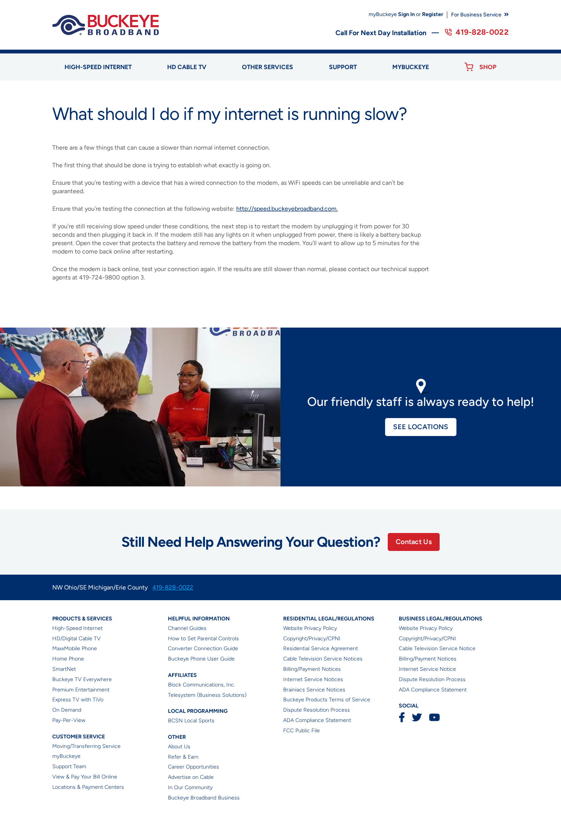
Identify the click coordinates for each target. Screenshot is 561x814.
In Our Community (190, 787)
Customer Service (78, 736)
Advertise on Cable (191, 777)
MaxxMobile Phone (74, 648)
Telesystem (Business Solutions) (207, 695)
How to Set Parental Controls (203, 638)
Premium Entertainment (81, 689)
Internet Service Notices (313, 679)
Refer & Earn (183, 757)
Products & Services (82, 618)
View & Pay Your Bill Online (84, 777)
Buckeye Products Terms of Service (326, 699)
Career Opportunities (193, 767)
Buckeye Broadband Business (204, 798)
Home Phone (68, 659)
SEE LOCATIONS (420, 427)
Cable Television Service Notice (437, 648)
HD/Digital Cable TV (76, 638)
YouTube (434, 717)
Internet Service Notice (427, 669)
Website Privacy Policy (310, 628)
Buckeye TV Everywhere (82, 679)
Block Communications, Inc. (201, 685)
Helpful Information (199, 618)
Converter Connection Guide (203, 648)
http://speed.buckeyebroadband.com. (287, 208)
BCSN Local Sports (191, 720)
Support (343, 67)
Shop (488, 67)
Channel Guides (187, 628)
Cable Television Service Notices (323, 659)
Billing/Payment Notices (312, 669)
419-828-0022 (482, 32)
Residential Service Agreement (320, 648)
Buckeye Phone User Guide (201, 659)
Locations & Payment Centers (88, 787)
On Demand (66, 710)
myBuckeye (66, 756)
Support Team (69, 766)
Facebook (402, 717)
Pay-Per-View (68, 720)
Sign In (406, 14)
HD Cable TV (186, 67)
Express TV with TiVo (77, 699)
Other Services (267, 67)
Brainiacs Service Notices (314, 689)
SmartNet (64, 669)
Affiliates (182, 675)
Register (432, 14)
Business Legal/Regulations (440, 618)
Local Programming (197, 711)
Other (177, 737)
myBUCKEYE (410, 67)
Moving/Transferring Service (86, 746)
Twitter (417, 717)
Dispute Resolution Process (316, 710)
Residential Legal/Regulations (328, 618)
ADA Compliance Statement (317, 720)
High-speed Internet (98, 67)
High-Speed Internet (77, 628)
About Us (179, 746)
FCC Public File (301, 730)
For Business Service (476, 14)
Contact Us (414, 542)
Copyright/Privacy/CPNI (311, 638)
